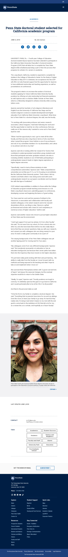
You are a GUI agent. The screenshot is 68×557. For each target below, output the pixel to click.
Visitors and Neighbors (50, 435)
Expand (52, 389)
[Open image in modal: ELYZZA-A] (34, 351)
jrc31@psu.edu (31, 420)
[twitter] (28, 47)
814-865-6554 (38, 422)
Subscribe (44, 468)
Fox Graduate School (34, 449)
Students (34, 435)
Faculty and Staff (34, 440)
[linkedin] (33, 47)
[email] (39, 47)
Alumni (49, 440)
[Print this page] (45, 47)
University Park (34, 445)
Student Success (50, 430)
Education (49, 445)
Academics (34, 19)
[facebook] (22, 47)
